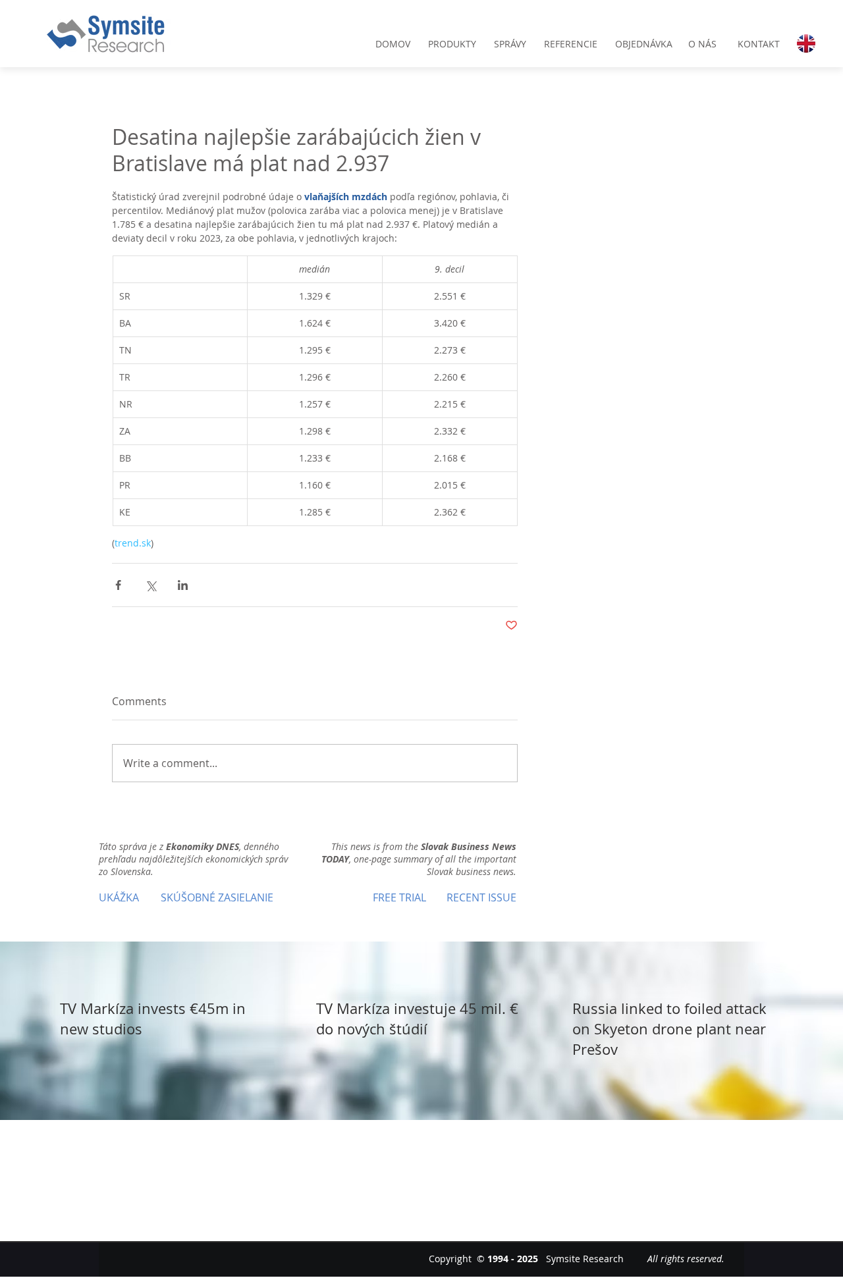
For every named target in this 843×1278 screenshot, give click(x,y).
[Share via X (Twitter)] (150, 585)
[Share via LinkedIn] (183, 585)
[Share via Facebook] (118, 585)
